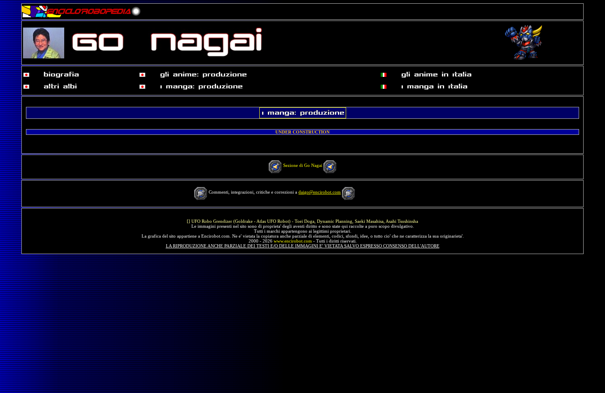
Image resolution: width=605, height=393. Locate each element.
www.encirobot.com (293, 240)
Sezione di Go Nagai (302, 165)
